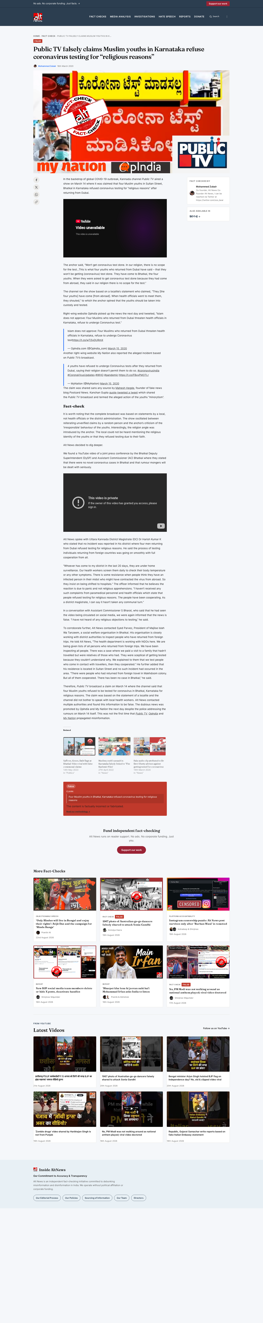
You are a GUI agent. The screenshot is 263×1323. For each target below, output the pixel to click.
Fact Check (48, 36)
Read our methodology (78, 811)
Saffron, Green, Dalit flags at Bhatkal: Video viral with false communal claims (78, 763)
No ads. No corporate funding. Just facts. (56, 3)
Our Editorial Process (47, 1198)
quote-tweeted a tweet (123, 392)
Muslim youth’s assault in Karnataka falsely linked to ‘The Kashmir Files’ (114, 763)
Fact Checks (97, 16)
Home (36, 36)
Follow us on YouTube (216, 1028)
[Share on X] (36, 187)
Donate (199, 16)
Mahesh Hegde (125, 388)
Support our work (218, 3)
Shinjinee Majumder (50, 997)
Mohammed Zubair (47, 66)
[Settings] (227, 16)
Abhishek (124, 997)
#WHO (99, 375)
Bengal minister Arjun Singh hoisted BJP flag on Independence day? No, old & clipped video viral (195, 1078)
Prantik (114, 997)
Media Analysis (120, 16)
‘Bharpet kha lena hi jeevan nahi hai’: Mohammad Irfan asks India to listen (126, 990)
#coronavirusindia (148, 370)
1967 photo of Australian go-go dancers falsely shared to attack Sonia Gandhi (127, 923)
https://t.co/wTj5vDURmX (87, 340)
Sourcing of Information (97, 1198)
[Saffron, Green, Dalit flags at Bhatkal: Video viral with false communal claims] (79, 746)
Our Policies (71, 1198)
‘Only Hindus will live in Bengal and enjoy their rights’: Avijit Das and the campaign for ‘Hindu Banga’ (64, 924)
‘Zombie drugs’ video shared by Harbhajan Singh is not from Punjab (63, 1133)
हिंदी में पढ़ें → (195, 216)
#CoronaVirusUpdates (81, 375)
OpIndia (153, 713)
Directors (139, 1198)
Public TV (141, 713)
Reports (185, 16)
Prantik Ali (46, 932)
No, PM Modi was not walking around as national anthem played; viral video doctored (197, 991)
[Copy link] (36, 202)
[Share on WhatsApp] (36, 195)
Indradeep (182, 929)
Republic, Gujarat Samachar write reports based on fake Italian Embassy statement (197, 1133)
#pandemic (111, 375)
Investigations (144, 16)
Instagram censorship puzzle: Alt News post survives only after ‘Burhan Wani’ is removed (198, 922)
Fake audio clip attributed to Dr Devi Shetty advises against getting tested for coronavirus (149, 763)
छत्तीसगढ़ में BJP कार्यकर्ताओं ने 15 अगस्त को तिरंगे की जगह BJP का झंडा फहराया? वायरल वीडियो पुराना (63, 1078)
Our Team (122, 1198)
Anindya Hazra (115, 930)
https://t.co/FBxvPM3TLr (134, 375)
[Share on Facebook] (36, 180)
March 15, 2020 (117, 348)
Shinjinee (194, 929)
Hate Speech (167, 16)
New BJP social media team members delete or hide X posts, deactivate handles (64, 990)
